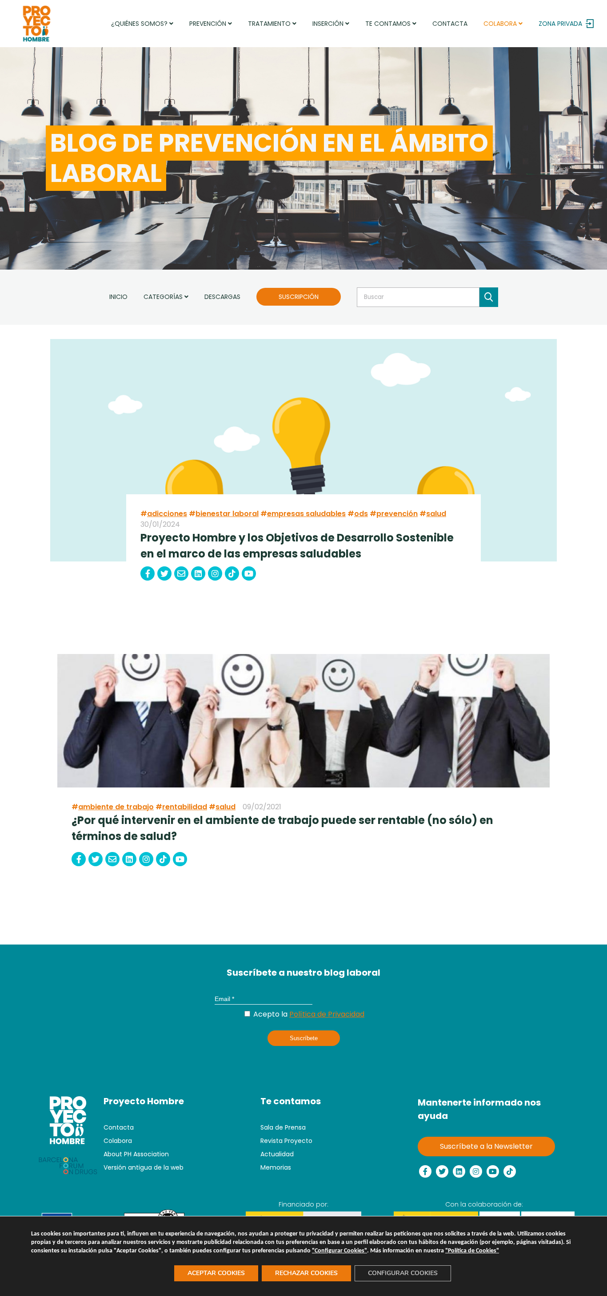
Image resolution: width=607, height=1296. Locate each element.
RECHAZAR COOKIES (306, 1273)
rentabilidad (184, 807)
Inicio (118, 296)
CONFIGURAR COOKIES (403, 1273)
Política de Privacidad (326, 1014)
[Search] (488, 297)
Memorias (275, 1167)
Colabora (501, 23)
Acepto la (308, 1014)
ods (361, 514)
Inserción (328, 23)
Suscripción (299, 296)
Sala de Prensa (283, 1127)
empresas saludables (306, 514)
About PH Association (136, 1154)
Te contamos (388, 23)
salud (436, 514)
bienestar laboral (227, 514)
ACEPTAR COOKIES (216, 1273)
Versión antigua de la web (144, 1167)
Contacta (449, 23)
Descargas (222, 296)
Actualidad (277, 1154)
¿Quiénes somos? (140, 23)
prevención (397, 514)
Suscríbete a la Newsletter (486, 1146)
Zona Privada (560, 23)
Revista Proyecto (286, 1140)
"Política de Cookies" (472, 1251)
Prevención (208, 23)
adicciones (167, 514)
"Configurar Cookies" (339, 1251)
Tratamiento (270, 23)
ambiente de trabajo (116, 807)
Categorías (164, 296)
